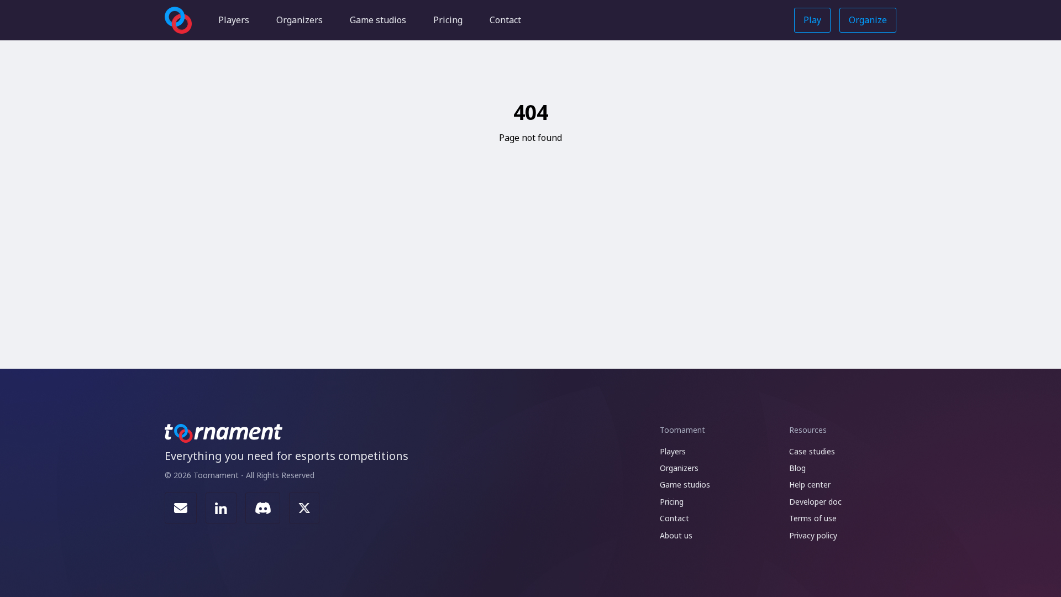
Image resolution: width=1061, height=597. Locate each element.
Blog (797, 468)
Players (233, 20)
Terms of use (813, 518)
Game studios (378, 20)
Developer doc (815, 501)
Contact (505, 20)
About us (676, 535)
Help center (810, 484)
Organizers (299, 20)
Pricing (448, 20)
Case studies (812, 451)
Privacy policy (813, 535)
